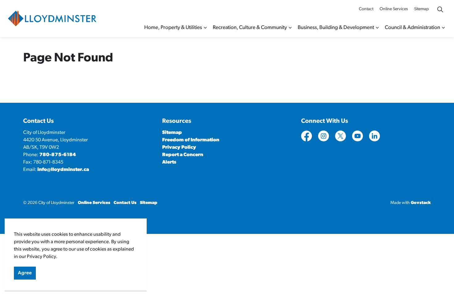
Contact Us (125, 203)
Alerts (169, 162)
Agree (25, 273)
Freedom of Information (190, 140)
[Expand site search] (440, 9)
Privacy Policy (179, 147)
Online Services (394, 9)
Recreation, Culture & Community (250, 27)
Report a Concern (182, 154)
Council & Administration (412, 27)
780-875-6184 (57, 154)
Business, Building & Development (336, 27)
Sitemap (421, 9)
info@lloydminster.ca (63, 169)
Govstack (421, 203)
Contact (366, 9)
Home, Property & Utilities (173, 27)
